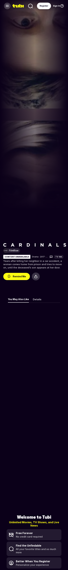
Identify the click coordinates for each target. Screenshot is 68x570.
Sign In (56, 6)
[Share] (36, 276)
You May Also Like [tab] (18, 299)
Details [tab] (37, 299)
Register (44, 6)
